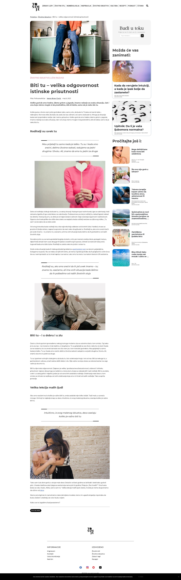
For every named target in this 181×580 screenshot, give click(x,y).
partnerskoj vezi (79, 249)
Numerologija (73, 6)
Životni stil (59, 6)
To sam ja (137, 181)
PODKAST (132, 6)
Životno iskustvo (101, 6)
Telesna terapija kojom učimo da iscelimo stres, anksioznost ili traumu (139, 193)
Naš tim (50, 559)
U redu (140, 577)
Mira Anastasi (125, 95)
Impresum (51, 551)
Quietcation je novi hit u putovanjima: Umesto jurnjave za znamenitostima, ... (140, 215)
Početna (33, 17)
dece (42, 490)
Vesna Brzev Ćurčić (54, 98)
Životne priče (35, 510)
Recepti (123, 6)
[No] (179, 577)
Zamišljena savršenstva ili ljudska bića (138, 234)
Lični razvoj (57, 78)
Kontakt (50, 554)
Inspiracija (86, 6)
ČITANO (140, 6)
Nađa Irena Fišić (143, 223)
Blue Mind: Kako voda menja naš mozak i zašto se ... (140, 254)
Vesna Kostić (145, 132)
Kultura (114, 6)
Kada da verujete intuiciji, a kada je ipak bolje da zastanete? (131, 89)
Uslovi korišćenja (53, 556)
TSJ (135, 263)
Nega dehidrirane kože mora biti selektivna (139, 151)
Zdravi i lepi (47, 6)
